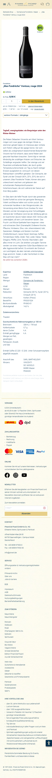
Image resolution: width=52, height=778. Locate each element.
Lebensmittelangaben (35, 106)
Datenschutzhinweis (13, 595)
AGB (6, 592)
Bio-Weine (8, 645)
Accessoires (9, 668)
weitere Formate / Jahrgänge (16, 115)
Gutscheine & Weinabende (15, 665)
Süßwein (8, 634)
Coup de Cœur (10, 642)
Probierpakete (10, 688)
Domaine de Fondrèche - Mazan (27, 12)
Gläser (7, 671)
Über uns (8, 576)
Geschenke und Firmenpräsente (17, 677)
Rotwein (8, 622)
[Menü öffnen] (5, 3)
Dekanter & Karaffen (13, 674)
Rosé (7, 628)
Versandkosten (39, 109)
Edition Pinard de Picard (14, 654)
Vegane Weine (10, 648)
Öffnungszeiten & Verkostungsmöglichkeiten (22, 565)
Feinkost (8, 682)
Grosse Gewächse (12, 651)
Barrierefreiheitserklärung (15, 601)
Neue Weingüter (11, 617)
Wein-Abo (8, 662)
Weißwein (8, 625)
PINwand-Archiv (11, 573)
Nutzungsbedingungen (14, 598)
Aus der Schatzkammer (14, 657)
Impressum (9, 589)
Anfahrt (8, 568)
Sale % (7, 691)
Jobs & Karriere (11, 579)
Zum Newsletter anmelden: (15, 503)
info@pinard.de (11, 553)
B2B (6, 584)
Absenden (26, 513)
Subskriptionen (10, 685)
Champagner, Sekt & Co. (14, 631)
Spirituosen (9, 637)
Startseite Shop (8, 12)
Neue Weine (9, 614)
